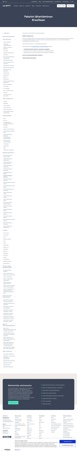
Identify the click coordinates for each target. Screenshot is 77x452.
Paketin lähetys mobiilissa (8, 65)
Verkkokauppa (34, 1)
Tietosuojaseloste (7, 107)
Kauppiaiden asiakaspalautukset (7, 44)
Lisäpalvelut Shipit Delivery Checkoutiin (8, 304)
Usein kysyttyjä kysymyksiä (48, 1)
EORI (4, 118)
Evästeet (5, 101)
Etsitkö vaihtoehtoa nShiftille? (7, 271)
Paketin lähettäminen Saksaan (7, 216)
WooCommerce (6, 263)
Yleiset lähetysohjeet (7, 39)
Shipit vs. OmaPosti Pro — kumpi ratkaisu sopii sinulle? (9, 274)
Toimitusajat (5, 86)
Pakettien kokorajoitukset (8, 67)
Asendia (40, 417)
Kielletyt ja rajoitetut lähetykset (7, 48)
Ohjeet (33, 5)
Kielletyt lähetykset (27, 36)
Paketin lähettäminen (67, 415)
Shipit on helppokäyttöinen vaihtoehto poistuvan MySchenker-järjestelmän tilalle (8, 291)
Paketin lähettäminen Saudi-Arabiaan (9, 220)
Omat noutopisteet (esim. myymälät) (8, 63)
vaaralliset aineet (35, 46)
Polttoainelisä (6, 73)
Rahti (16, 431)
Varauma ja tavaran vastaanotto (7, 95)
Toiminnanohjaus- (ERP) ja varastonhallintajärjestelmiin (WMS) (20, 425)
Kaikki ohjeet (6, 33)
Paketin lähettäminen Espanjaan (7, 179)
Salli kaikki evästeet (67, 441)
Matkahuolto (41, 432)
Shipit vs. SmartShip (7, 276)
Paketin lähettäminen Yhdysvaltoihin (7, 227)
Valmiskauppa (6, 259)
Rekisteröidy (70, 5)
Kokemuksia (53, 422)
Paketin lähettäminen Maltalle (7, 206)
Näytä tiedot (17, 449)
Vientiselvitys (6, 145)
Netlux (40, 433)
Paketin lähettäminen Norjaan (7, 210)
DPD (40, 424)
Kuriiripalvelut (17, 429)
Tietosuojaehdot (6, 105)
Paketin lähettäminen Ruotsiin (7, 213)
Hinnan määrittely (7, 42)
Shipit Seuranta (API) (7, 362)
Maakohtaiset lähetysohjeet (8, 152)
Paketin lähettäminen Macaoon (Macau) (7, 203)
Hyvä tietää (53, 415)
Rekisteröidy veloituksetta (20, 385)
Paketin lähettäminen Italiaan (7, 193)
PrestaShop (5, 253)
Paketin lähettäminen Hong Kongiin (8, 186)
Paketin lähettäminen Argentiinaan (7, 166)
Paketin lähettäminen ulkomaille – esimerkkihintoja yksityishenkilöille (7, 136)
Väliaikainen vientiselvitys (8, 149)
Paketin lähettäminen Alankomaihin (7, 159)
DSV (40, 425)
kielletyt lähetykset (44, 46)
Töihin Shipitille (54, 428)
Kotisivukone (6, 245)
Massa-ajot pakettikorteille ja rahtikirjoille (8, 57)
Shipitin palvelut (18, 415)
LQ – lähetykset (6, 88)
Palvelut (21, 5)
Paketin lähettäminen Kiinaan (7, 200)
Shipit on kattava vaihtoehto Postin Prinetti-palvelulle (9, 286)
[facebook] (4, 437)
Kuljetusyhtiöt (17, 428)
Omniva (40, 435)
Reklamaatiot (6, 79)
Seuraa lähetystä (58, 1)
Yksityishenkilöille (18, 420)
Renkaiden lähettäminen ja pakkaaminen (8, 81)
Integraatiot (5, 230)
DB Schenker (41, 422)
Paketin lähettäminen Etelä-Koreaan (9, 183)
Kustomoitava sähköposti (8, 354)
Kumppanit (53, 430)
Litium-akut (5, 50)
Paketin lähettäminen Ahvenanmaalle (7, 156)
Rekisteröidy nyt (13, 402)
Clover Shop (5, 235)
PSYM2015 (5, 103)
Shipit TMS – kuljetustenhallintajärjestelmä (9, 325)
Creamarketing (30, 420)
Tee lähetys (16, 5)
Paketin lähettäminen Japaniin (7, 196)
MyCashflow (5, 249)
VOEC (4, 147)
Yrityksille (16, 417)
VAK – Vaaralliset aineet (8, 90)
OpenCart (5, 251)
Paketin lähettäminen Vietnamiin (7, 223)
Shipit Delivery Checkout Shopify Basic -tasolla (8, 310)
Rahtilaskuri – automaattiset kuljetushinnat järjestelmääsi (9, 357)
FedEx (40, 427)
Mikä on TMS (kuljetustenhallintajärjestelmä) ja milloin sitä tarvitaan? (9, 330)
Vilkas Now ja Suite (7, 261)
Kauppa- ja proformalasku (8, 129)
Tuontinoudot (6, 143)
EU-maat (5, 120)
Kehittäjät (53, 432)
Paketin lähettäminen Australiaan (7, 169)
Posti (40, 436)
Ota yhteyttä (38, 5)
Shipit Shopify (45, 5)
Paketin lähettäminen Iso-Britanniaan (8, 190)
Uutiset (39, 1)
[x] (10, 437)
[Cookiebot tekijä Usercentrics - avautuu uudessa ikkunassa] (7, 450)
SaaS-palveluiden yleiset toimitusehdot (8, 112)
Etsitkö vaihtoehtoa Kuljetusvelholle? (7, 283)
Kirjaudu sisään (65, 1)
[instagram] (6, 437)
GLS (39, 428)
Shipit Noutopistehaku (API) (9, 360)
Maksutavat (5, 54)
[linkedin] (8, 437)
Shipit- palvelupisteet (7, 84)
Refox (28, 436)
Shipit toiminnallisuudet (7, 351)
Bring (40, 419)
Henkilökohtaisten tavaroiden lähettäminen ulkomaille (8, 124)
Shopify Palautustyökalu (8, 366)
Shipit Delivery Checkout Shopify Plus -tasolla (8, 321)
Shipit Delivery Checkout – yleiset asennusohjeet (8, 300)
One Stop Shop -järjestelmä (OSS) (9, 132)
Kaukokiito (41, 430)
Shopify (4, 257)
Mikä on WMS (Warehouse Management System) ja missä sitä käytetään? (8, 344)
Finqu (4, 241)
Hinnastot (27, 5)
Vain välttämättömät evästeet (67, 445)
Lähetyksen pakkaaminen (8, 52)
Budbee (40, 420)
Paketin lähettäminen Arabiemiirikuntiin (7, 163)
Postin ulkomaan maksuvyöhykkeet (7, 141)
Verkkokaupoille (18, 419)
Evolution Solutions (7, 239)
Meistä (52, 417)
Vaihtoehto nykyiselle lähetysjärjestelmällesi (7, 266)
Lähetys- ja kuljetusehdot (8, 98)
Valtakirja (5, 92)
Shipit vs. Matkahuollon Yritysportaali (8, 279)
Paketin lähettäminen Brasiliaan (38, 18)
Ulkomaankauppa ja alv (7, 115)
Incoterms (5, 127)
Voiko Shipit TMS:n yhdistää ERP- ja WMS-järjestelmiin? (9, 348)
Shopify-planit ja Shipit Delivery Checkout (7, 296)
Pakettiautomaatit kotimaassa (7, 70)
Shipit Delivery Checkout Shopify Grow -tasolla (8, 314)
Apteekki (16, 433)
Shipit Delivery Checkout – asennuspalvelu (8, 307)
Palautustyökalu (6, 364)
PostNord (41, 438)
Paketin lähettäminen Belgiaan (7, 173)
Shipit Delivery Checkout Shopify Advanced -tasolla (8, 317)
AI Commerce (6, 233)
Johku (4, 243)
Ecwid (4, 237)
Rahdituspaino (6, 75)
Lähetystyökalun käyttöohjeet (9, 36)
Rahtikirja (5, 77)
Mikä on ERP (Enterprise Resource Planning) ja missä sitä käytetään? (9, 339)
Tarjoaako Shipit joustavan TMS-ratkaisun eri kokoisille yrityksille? (9, 334)
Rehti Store (5, 255)
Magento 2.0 (6, 247)
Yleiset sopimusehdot (7, 109)
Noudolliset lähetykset (8, 60)
